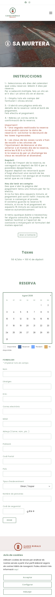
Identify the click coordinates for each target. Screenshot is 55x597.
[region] (27, 574)
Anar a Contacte (27, 235)
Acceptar (27, 577)
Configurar (27, 584)
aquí (16, 569)
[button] (50, 13)
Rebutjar (27, 591)
